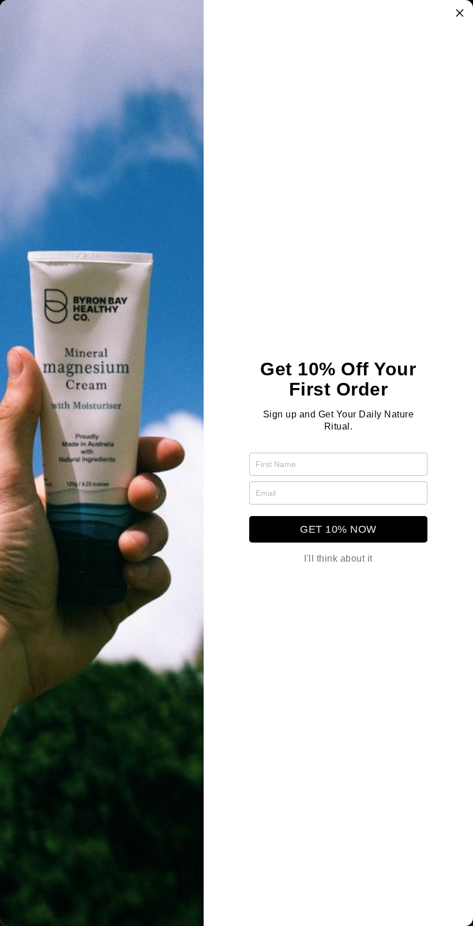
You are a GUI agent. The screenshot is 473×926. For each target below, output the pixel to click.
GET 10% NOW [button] (338, 529)
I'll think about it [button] (338, 558)
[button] (459, 13)
